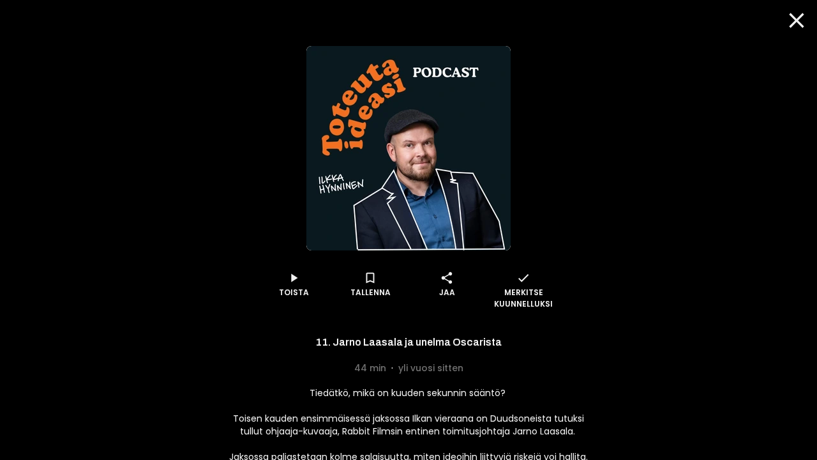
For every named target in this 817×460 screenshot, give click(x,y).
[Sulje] (796, 20)
